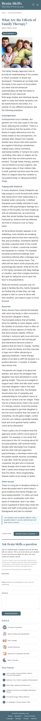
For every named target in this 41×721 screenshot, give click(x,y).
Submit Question (11, 613)
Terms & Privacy (29, 716)
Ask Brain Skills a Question (25, 534)
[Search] (33, 5)
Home (4, 13)
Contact (26, 718)
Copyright (9, 718)
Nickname (5, 573)
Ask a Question (8, 33)
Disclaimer (18, 716)
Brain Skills (12, 3)
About (10, 716)
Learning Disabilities (15, 13)
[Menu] (37, 5)
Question (5, 593)
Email (18, 583)
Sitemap (18, 718)
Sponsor (34, 718)
